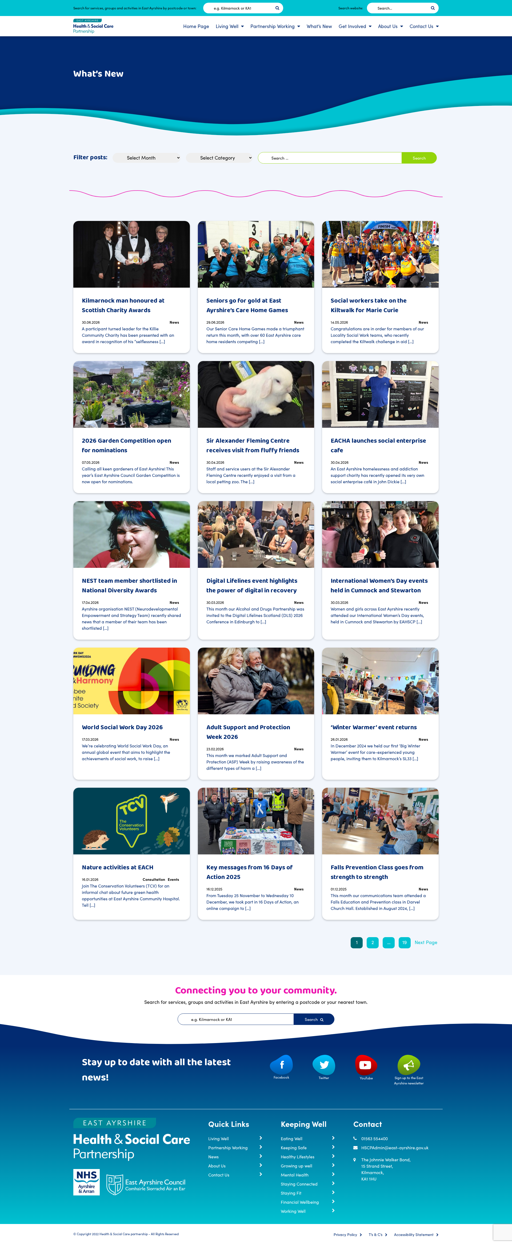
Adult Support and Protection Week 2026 (248, 732)
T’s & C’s (375, 1235)
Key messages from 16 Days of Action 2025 (249, 872)
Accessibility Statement (414, 1235)
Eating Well (291, 1138)
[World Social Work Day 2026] (131, 681)
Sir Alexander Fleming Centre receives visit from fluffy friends (252, 446)
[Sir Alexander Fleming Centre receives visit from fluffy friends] (256, 394)
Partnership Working (272, 26)
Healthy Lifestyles (297, 1156)
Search (312, 1019)
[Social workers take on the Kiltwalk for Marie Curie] (380, 254)
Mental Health (295, 1175)
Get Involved (352, 26)
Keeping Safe (294, 1147)
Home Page (196, 26)
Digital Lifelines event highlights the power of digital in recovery (251, 586)
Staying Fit (291, 1193)
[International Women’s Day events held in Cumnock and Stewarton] (380, 534)
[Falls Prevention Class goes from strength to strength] (380, 821)
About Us (388, 26)
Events (173, 879)
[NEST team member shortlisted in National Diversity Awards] (131, 534)
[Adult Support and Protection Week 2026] (256, 681)
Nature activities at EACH (117, 867)
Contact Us (421, 26)
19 (404, 942)
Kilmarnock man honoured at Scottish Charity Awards (123, 306)
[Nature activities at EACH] (131, 821)
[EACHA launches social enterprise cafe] (380, 394)
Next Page (426, 942)
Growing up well (296, 1165)
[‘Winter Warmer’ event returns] (380, 681)
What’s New (319, 26)
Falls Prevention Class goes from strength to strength (377, 872)
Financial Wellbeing (300, 1202)
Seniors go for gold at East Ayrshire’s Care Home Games (247, 306)
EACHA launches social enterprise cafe (378, 446)
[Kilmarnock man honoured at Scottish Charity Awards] (131, 254)
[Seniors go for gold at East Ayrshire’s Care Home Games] (256, 254)
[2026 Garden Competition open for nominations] (131, 394)
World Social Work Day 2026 (122, 727)
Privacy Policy (345, 1235)
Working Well (293, 1211)
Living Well (227, 26)
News (174, 322)
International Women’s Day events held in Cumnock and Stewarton (379, 586)
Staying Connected (299, 1184)
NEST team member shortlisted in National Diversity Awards (129, 586)
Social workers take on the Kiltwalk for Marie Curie (369, 306)
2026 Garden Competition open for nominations (126, 446)
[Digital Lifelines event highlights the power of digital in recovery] (256, 534)
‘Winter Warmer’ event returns (374, 727)
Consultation (154, 879)
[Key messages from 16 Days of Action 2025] (256, 821)
